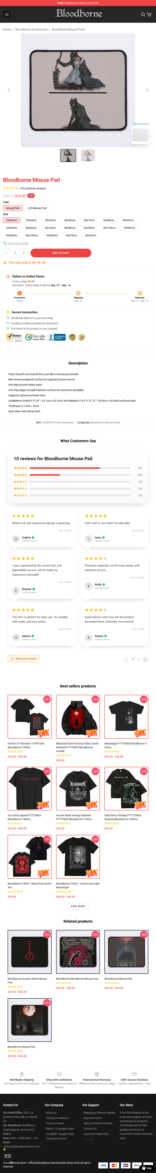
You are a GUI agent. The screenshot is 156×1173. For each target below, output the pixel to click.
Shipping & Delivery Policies (99, 1112)
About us (51, 1112)
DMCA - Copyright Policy (60, 1128)
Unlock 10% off (7, 1156)
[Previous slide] (9, 90)
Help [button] (149, 1168)
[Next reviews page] (145, 659)
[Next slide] (147, 90)
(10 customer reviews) (33, 188)
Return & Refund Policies (98, 1123)
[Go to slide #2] (88, 155)
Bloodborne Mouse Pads (68, 29)
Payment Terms (93, 1118)
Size (5, 214)
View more (78, 906)
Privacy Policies (55, 1123)
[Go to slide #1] (68, 155)
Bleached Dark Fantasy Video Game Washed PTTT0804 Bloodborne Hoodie (77, 747)
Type (6, 202)
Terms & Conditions (57, 1118)
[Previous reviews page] (126, 659)
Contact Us (90, 1128)
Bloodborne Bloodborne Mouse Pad (77, 978)
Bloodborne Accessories (31, 29)
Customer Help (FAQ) (96, 1133)
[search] (143, 14)
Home (7, 29)
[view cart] (149, 14)
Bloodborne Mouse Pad (118, 978)
